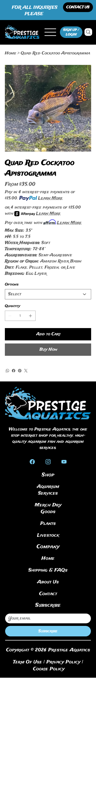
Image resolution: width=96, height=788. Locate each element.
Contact (48, 593)
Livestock (48, 535)
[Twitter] (25, 370)
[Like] (32, 461)
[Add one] (30, 316)
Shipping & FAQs (48, 570)
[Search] (88, 32)
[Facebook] (13, 370)
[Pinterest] (19, 370)
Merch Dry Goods (48, 508)
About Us (48, 582)
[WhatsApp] (7, 370)
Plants (48, 523)
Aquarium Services (48, 490)
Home (48, 558)
